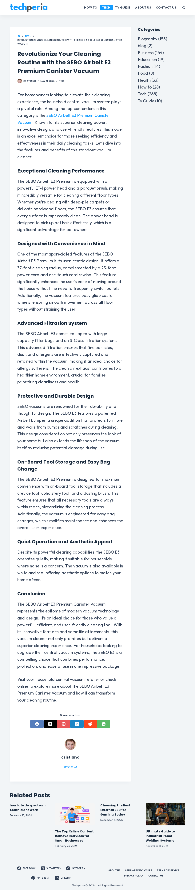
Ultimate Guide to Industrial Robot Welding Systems (160, 836)
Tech (106, 7)
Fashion (145, 66)
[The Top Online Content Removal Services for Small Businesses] (75, 814)
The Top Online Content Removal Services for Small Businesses (74, 836)
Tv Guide (122, 7)
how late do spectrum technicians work (28, 807)
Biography (147, 38)
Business (146, 52)
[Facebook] (37, 724)
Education (147, 59)
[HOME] (18, 36)
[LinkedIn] (77, 724)
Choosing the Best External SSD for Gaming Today (115, 810)
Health (144, 80)
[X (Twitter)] (50, 724)
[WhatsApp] (103, 724)
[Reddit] (90, 724)
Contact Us (166, 7)
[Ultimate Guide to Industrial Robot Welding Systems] (165, 814)
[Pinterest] (63, 724)
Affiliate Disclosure (138, 870)
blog (142, 45)
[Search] (183, 7)
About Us (143, 7)
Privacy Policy (134, 875)
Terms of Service (168, 870)
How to (90, 7)
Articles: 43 (70, 767)
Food (143, 73)
